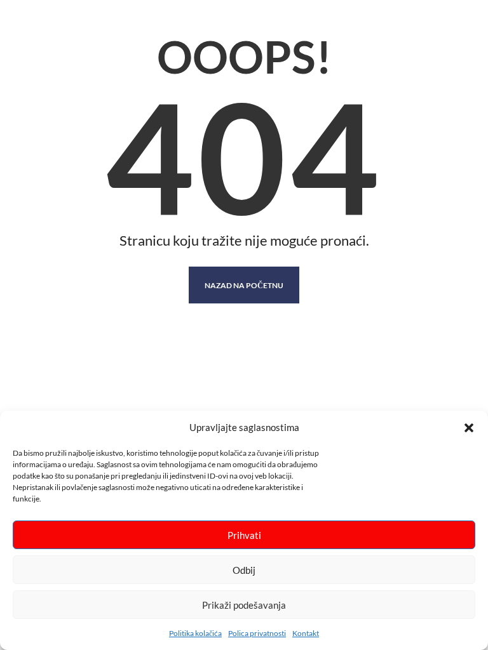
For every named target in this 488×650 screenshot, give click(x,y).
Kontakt (305, 633)
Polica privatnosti (257, 633)
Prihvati (244, 535)
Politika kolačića (195, 633)
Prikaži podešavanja (244, 605)
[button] (469, 427)
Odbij (244, 570)
